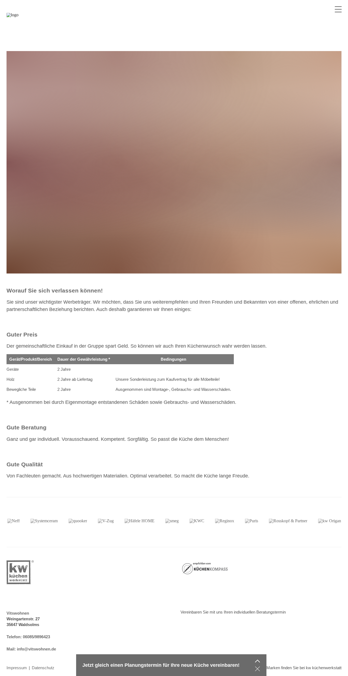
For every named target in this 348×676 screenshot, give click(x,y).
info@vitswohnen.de (36, 649)
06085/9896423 (36, 636)
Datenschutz (43, 667)
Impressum (17, 667)
